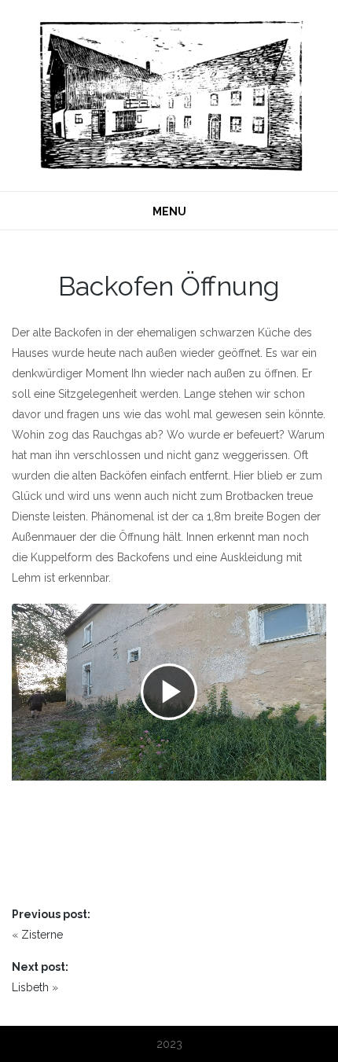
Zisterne (42, 934)
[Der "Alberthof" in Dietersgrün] (169, 94)
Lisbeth (30, 987)
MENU (169, 211)
